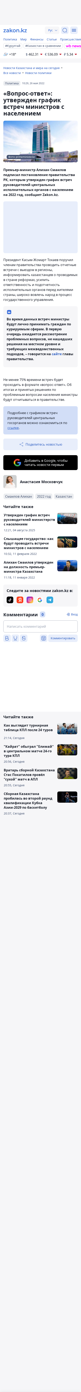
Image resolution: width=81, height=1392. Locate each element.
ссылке (13, 428)
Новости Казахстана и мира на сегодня (31, 68)
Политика (10, 39)
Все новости (12, 73)
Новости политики (38, 73)
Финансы (36, 39)
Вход (74, 614)
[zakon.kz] (15, 30)
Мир (23, 39)
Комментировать (63, 638)
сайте (57, 354)
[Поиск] (65, 30)
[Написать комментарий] (40, 626)
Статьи (52, 39)
